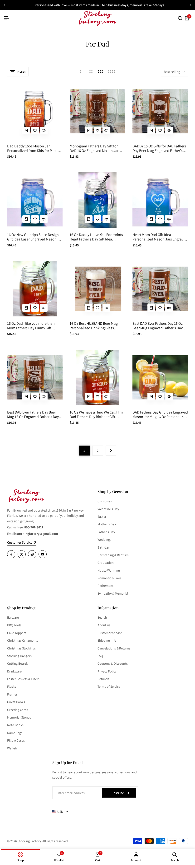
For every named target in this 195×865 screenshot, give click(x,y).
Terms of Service (109, 686)
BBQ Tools (14, 625)
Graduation (106, 562)
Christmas (105, 501)
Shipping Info (107, 640)
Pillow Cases (16, 740)
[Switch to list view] (81, 71)
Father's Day (106, 532)
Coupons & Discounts (113, 663)
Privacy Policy (107, 671)
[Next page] (111, 451)
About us (104, 625)
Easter (102, 516)
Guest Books (16, 702)
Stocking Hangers (19, 656)
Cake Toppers (16, 633)
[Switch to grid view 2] (91, 71)
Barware (13, 617)
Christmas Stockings (21, 648)
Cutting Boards (17, 663)
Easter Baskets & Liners (23, 679)
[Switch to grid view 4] (112, 71)
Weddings (104, 539)
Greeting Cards (17, 710)
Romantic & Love (109, 578)
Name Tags (14, 733)
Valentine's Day (108, 509)
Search (102, 617)
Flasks (11, 686)
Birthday (103, 547)
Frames (12, 694)
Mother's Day (107, 524)
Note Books (15, 725)
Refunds (103, 679)
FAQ (100, 656)
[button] (35, 130)
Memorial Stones (19, 717)
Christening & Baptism (113, 555)
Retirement (105, 585)
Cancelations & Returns (114, 648)
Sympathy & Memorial (113, 593)
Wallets (12, 748)
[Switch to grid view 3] (100, 71)
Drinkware (14, 671)
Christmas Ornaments (22, 640)
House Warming (109, 570)
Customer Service (110, 633)
